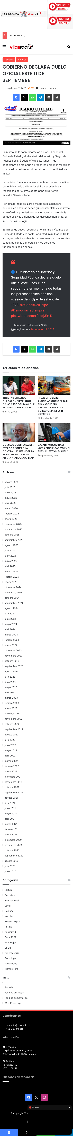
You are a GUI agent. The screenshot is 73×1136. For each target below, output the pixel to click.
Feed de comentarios (16, 997)
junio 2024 (10, 618)
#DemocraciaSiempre (27, 310)
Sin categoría (12, 953)
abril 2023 (10, 692)
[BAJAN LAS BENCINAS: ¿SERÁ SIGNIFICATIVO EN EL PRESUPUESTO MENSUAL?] (54, 432)
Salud (8, 947)
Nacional (8, 59)
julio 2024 (10, 613)
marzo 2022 (11, 761)
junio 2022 (10, 745)
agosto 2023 (12, 671)
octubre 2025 (12, 534)
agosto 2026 (12, 482)
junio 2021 (10, 808)
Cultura (9, 890)
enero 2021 (11, 834)
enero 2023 (11, 708)
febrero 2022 (12, 766)
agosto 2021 (11, 797)
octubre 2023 (12, 661)
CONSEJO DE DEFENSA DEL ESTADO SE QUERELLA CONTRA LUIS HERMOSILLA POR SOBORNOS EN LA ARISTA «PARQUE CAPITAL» (18, 451)
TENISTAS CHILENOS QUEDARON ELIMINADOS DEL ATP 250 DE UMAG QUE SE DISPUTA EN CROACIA (18, 402)
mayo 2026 (11, 497)
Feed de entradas (14, 992)
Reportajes (10, 942)
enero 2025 (11, 582)
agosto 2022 (11, 734)
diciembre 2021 (13, 776)
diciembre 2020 (13, 839)
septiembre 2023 (14, 666)
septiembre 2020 (14, 855)
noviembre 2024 (14, 592)
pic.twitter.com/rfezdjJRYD (31, 316)
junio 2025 (10, 555)
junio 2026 (10, 492)
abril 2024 (10, 629)
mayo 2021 (11, 813)
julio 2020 (10, 866)
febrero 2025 (12, 576)
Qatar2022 (10, 937)
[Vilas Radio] (21, 46)
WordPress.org (13, 1003)
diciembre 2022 (13, 713)
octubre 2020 (12, 850)
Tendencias (11, 963)
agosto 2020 (12, 861)
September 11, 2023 (42, 329)
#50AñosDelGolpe (34, 305)
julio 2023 (10, 676)
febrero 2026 (12, 513)
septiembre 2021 (14, 792)
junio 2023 (10, 682)
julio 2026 (10, 487)
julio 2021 (10, 803)
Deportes (10, 895)
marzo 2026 (11, 508)
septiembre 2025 (14, 540)
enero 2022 (11, 771)
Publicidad (10, 932)
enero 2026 (11, 519)
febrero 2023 (12, 703)
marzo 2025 (11, 571)
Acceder (9, 987)
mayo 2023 (11, 687)
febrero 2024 (12, 640)
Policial (8, 926)
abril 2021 (10, 818)
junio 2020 (10, 871)
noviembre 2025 (13, 529)
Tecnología (10, 958)
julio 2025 (10, 550)
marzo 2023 (11, 697)
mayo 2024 (11, 624)
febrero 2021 (12, 829)
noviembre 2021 (13, 782)
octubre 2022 (12, 724)
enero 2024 (11, 645)
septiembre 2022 (14, 729)
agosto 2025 (11, 545)
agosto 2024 (12, 608)
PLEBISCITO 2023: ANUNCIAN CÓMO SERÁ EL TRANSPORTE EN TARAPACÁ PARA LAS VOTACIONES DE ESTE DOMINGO (53, 406)
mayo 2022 (11, 750)
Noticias (22, 59)
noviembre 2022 (13, 718)
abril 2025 (10, 566)
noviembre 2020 (14, 845)
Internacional (12, 900)
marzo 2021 (11, 824)
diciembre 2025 (13, 524)
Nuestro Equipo (13, 921)
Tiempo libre (11, 968)
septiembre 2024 (14, 603)
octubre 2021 (12, 787)
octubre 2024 (12, 597)
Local (8, 905)
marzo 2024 (11, 634)
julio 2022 (10, 739)
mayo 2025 (11, 561)
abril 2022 (10, 755)
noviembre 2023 (14, 655)
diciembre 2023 (13, 650)
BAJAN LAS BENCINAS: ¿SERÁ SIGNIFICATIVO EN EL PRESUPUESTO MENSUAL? (54, 448)
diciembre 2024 (13, 587)
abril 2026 (10, 503)
